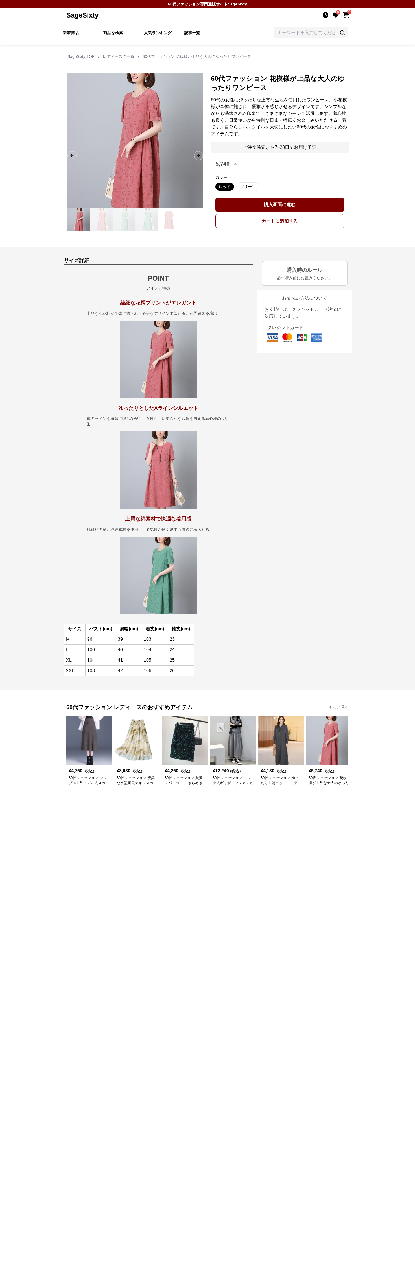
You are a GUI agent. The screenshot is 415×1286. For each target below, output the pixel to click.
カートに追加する (280, 221)
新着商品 (71, 32)
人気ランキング (158, 32)
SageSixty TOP (81, 56)
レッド (225, 186)
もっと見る (339, 707)
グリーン (248, 186)
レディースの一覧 (118, 56)
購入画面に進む (280, 204)
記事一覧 (192, 32)
